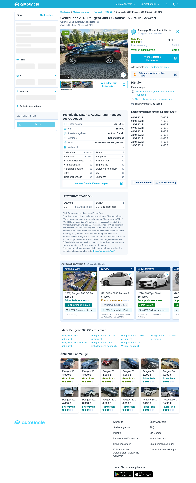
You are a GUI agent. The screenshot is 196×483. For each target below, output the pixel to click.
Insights (117, 433)
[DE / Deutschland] (176, 4)
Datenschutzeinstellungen (163, 449)
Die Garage (155, 433)
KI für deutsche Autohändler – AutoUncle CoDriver (126, 452)
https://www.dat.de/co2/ (104, 251)
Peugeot (98, 12)
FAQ (152, 427)
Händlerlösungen (122, 444)
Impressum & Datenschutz (126, 438)
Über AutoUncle (158, 422)
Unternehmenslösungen (162, 444)
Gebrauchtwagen (81, 12)
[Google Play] (123, 474)
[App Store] (143, 474)
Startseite (65, 12)
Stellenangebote (121, 427)
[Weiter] (125, 54)
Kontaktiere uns (158, 438)
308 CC (108, 12)
